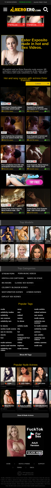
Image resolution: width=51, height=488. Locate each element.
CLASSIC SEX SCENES (24, 283)
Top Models (26, 222)
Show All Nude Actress (25, 415)
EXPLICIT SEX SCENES (11, 297)
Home (8, 463)
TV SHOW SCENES (11, 2)
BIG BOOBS (6, 283)
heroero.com (29, 472)
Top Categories (26, 268)
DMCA (32, 467)
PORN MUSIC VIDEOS (27, 273)
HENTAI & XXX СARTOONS (13, 278)
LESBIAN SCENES (33, 292)
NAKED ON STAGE (34, 278)
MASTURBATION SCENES (12, 292)
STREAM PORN (8, 274)
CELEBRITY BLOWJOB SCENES (15, 287)
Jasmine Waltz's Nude (40, 2)
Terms (19, 467)
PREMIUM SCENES (25, 2)
